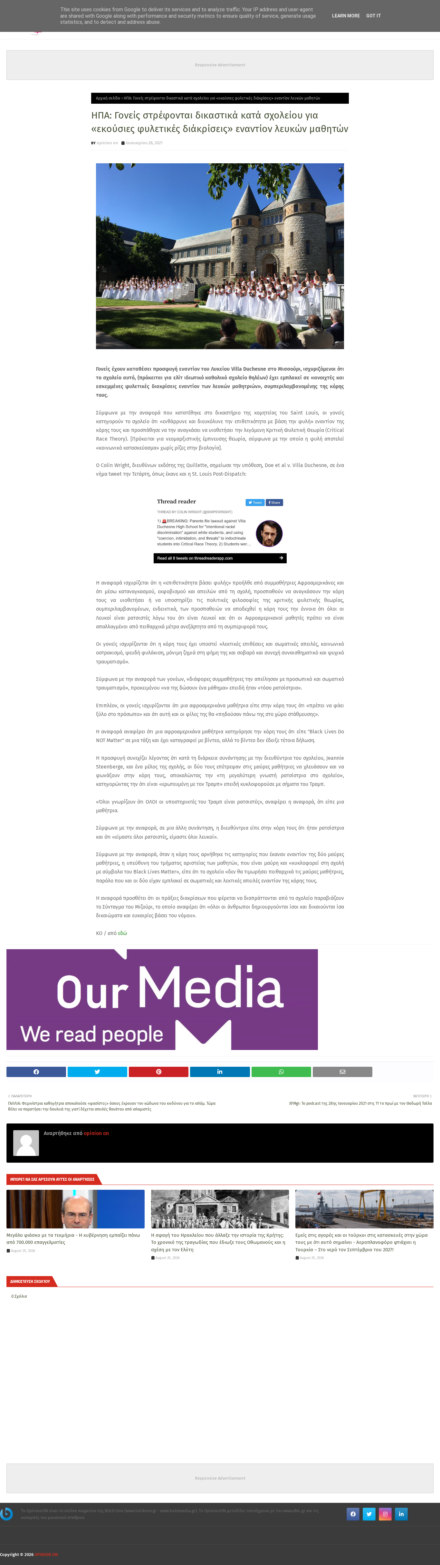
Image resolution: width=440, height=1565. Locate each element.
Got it (373, 15)
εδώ (122, 933)
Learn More (346, 15)
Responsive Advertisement (220, 64)
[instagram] (385, 1514)
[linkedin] (401, 1514)
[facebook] (353, 1514)
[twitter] (369, 1514)
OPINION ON (46, 1554)
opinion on (107, 142)
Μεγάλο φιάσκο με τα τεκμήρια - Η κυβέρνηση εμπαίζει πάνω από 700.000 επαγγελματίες (73, 1238)
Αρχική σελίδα (108, 98)
